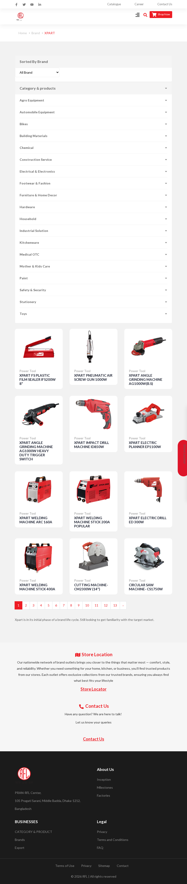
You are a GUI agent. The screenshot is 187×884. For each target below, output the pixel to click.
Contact (123, 866)
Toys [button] (23, 314)
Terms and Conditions (112, 840)
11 (96, 605)
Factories (103, 795)
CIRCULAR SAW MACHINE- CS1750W (146, 587)
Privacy (102, 832)
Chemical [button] (27, 148)
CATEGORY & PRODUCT (33, 832)
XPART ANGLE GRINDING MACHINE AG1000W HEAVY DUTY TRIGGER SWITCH (36, 451)
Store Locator (93, 689)
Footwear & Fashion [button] (35, 183)
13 (115, 605)
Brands (20, 840)
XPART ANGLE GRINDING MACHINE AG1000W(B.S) (145, 379)
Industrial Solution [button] (34, 231)
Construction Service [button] (36, 159)
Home (22, 33)
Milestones (105, 787)
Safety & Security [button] (33, 290)
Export (19, 848)
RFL (85, 876)
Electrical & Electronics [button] (37, 171)
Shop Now (163, 14)
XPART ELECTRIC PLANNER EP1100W (145, 445)
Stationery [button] (28, 302)
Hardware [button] (27, 207)
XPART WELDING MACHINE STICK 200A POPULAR (92, 522)
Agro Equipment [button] (32, 100)
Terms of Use (64, 866)
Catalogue (114, 4)
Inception (104, 779)
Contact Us (164, 4)
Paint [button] (24, 278)
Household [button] (28, 219)
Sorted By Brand (34, 61)
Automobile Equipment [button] (37, 112)
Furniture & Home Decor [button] (38, 195)
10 (87, 605)
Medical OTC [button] (29, 254)
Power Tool (27, 371)
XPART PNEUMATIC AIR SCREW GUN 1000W (93, 377)
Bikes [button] (24, 124)
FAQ (100, 848)
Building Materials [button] (33, 136)
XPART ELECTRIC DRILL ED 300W (147, 520)
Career (139, 4)
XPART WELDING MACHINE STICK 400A (37, 587)
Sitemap (104, 866)
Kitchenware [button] (29, 242)
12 (106, 605)
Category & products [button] (38, 88)
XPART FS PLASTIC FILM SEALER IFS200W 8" (37, 379)
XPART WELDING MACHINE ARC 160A (35, 520)
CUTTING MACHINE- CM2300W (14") (91, 587)
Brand (35, 33)
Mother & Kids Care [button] (35, 266)
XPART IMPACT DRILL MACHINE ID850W (91, 445)
